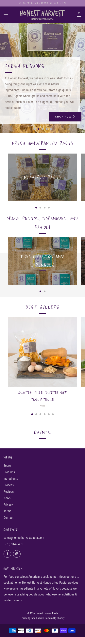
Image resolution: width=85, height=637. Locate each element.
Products (9, 472)
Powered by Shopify (54, 618)
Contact (8, 517)
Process (9, 485)
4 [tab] (47, 129)
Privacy (8, 504)
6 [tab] (53, 414)
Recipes (9, 491)
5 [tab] (51, 129)
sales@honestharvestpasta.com (24, 538)
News (7, 498)
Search (8, 466)
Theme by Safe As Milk (32, 618)
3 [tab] (42, 129)
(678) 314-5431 (13, 544)
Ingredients (11, 479)
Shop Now (63, 116)
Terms (7, 511)
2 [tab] (38, 129)
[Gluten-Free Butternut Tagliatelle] (42, 352)
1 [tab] (34, 129)
